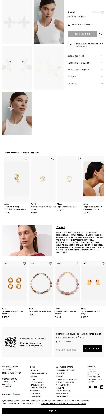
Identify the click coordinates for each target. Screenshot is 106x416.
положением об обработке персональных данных (63, 404)
